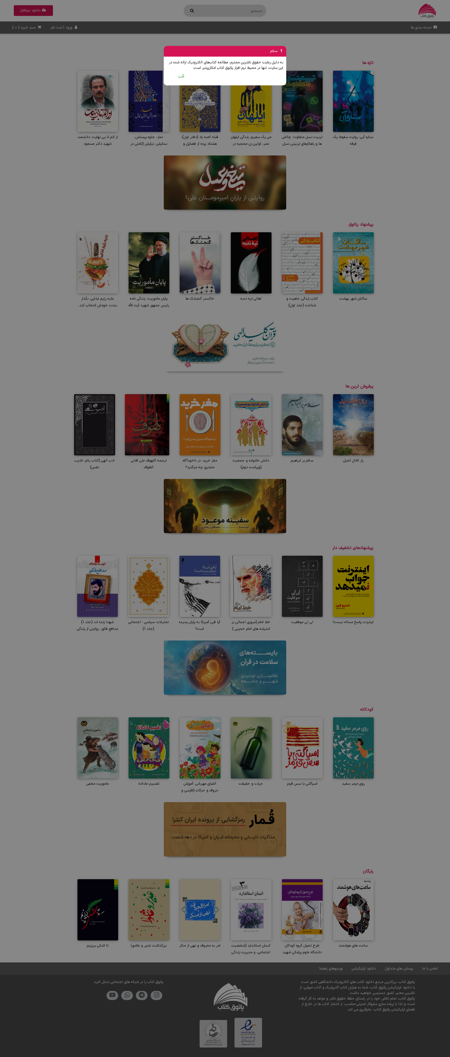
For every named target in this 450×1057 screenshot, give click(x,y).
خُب (181, 76)
